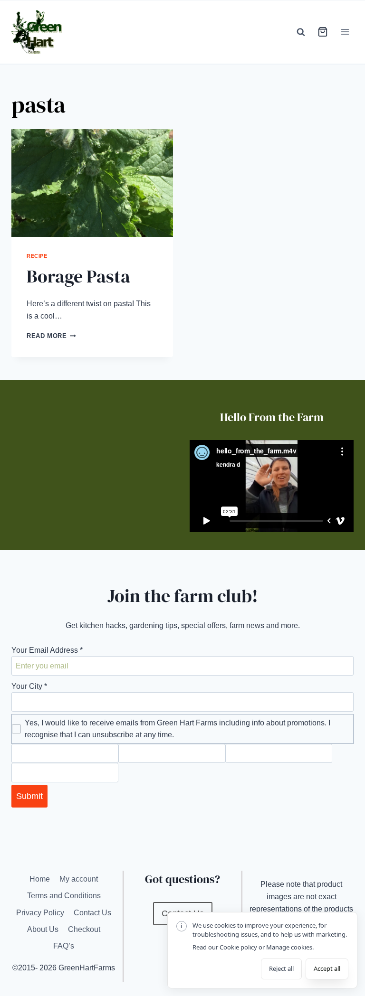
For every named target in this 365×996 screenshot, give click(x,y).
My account (78, 879)
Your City (29, 686)
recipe (37, 256)
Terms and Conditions (64, 896)
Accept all (327, 968)
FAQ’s (63, 946)
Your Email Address (47, 650)
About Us (42, 929)
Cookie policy (238, 947)
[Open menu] (345, 32)
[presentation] (92, 183)
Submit (29, 796)
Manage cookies (289, 947)
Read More (51, 335)
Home (39, 879)
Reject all (281, 968)
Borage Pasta (78, 276)
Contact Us (92, 913)
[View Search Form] (300, 31)
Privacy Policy (40, 913)
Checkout (84, 929)
